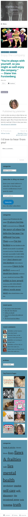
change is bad (6, 219)
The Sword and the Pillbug (12, 318)
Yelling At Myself (9, 313)
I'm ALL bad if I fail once (13, 226)
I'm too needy (11, 248)
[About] (19, 429)
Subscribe (8, 202)
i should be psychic (14, 270)
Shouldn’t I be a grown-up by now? (21, 133)
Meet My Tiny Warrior (11, 310)
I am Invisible (12, 254)
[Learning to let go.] (8, 405)
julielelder (13, 52)
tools (22, 499)
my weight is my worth (14, 286)
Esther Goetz (11, 349)
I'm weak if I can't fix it (8, 251)
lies (10, 465)
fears (11, 452)
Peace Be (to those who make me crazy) (14, 315)
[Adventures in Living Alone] (8, 428)
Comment (21, 160)
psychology (8, 485)
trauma (7, 505)
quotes (5, 92)
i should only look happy (13, 277)
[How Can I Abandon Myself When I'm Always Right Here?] (8, 393)
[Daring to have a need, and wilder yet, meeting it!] (8, 416)
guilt (5, 467)
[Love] (19, 417)
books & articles (9, 447)
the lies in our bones (14, 8)
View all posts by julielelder (8, 124)
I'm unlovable (19, 248)
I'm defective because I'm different (14, 233)
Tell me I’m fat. (6, 132)
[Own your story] (8, 382)
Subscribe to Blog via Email (13, 179)
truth (17, 504)
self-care (9, 490)
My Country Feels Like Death (13, 308)
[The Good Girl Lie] (19, 394)
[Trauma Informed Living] (19, 405)
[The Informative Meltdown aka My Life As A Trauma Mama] (19, 382)
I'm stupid (10, 241)
